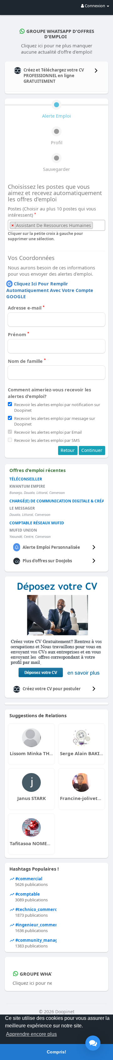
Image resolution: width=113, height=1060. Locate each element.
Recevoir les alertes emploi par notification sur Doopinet (57, 407)
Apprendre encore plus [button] (31, 1034)
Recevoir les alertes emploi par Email (48, 432)
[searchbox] (96, 225)
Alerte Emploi (56, 116)
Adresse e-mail (26, 308)
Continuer (91, 450)
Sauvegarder (56, 169)
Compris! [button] (56, 1051)
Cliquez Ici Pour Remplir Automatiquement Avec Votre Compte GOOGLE (49, 289)
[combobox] (56, 225)
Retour (68, 450)
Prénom (18, 334)
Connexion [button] (95, 5)
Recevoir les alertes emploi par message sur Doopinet (54, 421)
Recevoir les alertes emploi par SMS (47, 440)
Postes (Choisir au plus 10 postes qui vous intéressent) (52, 212)
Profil (56, 142)
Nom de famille (27, 361)
